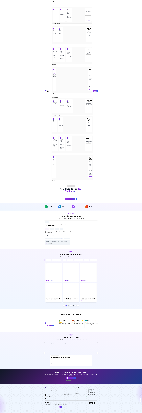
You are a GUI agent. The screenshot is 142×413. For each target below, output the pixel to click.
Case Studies (54, 73)
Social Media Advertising (62, 14)
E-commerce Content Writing (69, 16)
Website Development (61, 30)
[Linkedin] (94, 403)
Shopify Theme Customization (55, 56)
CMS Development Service (61, 35)
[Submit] (60, 407)
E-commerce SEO (55, 13)
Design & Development (56, 115)
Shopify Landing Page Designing (55, 51)
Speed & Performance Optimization (62, 60)
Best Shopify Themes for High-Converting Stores (60, 357)
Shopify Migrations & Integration (62, 56)
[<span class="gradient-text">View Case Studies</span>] (52, 280)
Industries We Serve (54, 75)
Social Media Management (69, 56)
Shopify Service (54, 134)
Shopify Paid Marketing (68, 52)
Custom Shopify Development (62, 53)
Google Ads (62, 12)
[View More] (91, 176)
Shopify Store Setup (62, 51)
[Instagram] (92, 403)
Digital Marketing (55, 97)
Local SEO (54, 12)
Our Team (54, 71)
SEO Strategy (55, 102)
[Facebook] (89, 403)
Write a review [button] (50, 325)
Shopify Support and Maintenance (62, 58)
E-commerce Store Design (55, 33)
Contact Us (54, 76)
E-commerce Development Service (61, 33)
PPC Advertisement (62, 11)
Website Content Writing (68, 12)
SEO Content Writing (69, 18)
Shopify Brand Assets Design (55, 53)
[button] (97, 323)
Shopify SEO (68, 50)
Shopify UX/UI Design (55, 57)
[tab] (47, 229)
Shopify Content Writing (68, 54)
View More (88, 20)
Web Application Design (55, 31)
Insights (53, 180)
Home (53, 96)
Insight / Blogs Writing (69, 13)
